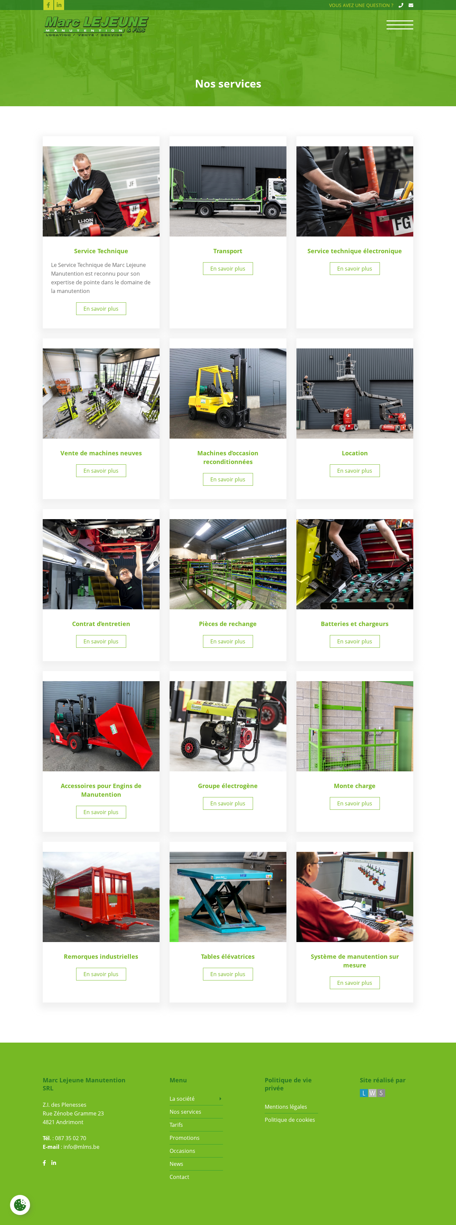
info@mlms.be (81, 1147)
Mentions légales (286, 1106)
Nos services (185, 1111)
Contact (179, 1177)
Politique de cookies (290, 1119)
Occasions (182, 1151)
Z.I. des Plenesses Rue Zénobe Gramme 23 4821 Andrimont (73, 1113)
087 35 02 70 (70, 1138)
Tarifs (176, 1124)
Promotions (185, 1137)
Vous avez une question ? (361, 5)
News (176, 1164)
